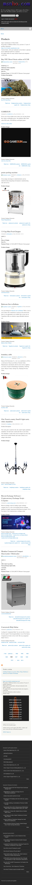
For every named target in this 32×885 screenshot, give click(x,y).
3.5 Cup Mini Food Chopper (11, 231)
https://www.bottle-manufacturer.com (10, 48)
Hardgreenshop (22, 61)
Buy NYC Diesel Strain (5, 100)
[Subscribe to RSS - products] (2, 664)
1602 (17, 653)
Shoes (18, 672)
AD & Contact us (7, 732)
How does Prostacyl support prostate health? (13, 869)
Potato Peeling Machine (6, 219)
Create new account (10, 19)
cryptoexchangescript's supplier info (12, 543)
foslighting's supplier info (25, 487)
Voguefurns (19, 306)
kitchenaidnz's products (15, 295)
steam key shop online (6, 123)
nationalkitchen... (26, 556)
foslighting (9, 424)
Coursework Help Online (9, 627)
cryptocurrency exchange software (20, 535)
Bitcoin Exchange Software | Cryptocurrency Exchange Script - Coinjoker (13, 498)
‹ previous (10, 653)
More (28, 779)
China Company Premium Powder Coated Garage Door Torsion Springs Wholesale (15, 824)
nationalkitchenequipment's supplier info (21, 618)
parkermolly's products (13, 645)
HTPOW (5, 756)
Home (2, 34)
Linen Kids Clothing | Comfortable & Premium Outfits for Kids (15, 803)
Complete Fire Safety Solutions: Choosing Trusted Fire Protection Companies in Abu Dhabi (16, 844)
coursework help (21, 642)
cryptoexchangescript (11, 503)
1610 (12, 660)
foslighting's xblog (26, 489)
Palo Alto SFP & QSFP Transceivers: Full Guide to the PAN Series (15, 862)
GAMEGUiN (5, 111)
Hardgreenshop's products (16, 103)
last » (22, 660)
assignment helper (13, 642)
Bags (21, 672)
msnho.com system (11, 880)
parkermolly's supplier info (24, 645)
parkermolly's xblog (26, 647)
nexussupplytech (7, 759)
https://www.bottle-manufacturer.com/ (11, 681)
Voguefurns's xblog (26, 347)
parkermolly (9, 629)
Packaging (15, 673)
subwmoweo (20, 357)
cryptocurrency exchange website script (9, 538)
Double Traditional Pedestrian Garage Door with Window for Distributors (14, 820)
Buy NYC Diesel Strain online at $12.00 (15, 59)
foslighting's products (14, 487)
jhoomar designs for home (10, 484)
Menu (2, 28)
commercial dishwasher (6, 613)
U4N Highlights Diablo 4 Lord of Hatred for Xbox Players (14, 836)
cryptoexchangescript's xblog (26, 543)
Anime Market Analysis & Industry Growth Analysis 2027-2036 (15, 840)
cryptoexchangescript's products (23, 541)
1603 (22, 653)
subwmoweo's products (15, 410)
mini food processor (5, 292)
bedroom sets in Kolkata (17, 310)
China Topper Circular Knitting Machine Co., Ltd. (14, 767)
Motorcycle (5, 673)
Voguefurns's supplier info (24, 346)
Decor (2, 484)
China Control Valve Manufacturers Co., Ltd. (13, 770)
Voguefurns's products (13, 346)
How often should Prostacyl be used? (12, 848)
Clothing (5, 672)
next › (18, 660)
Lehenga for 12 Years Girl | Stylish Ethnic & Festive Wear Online (15, 811)
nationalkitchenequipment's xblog (23, 620)
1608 (21, 657)
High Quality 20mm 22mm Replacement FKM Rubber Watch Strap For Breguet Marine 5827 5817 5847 (15, 807)
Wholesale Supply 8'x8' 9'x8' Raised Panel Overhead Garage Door (15, 788)
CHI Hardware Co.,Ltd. (8, 773)
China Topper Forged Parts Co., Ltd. (11, 776)
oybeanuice (19, 175)
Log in (2, 19)
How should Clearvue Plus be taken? (12, 851)
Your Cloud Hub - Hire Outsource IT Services (13, 866)
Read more (7, 103)
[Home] (16, 4)
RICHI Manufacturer (8, 762)
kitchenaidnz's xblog (26, 297)
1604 (27, 653)
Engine (11, 673)
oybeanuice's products (13, 223)
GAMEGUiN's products (15, 164)
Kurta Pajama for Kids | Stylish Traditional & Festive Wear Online (15, 815)
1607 (16, 657)
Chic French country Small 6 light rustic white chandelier (15, 420)
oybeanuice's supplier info (24, 223)
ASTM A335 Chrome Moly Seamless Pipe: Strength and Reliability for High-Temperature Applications (15, 858)
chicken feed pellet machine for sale (11, 796)
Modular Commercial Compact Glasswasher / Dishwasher (12, 552)
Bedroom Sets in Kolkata (10, 304)
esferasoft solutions (7, 753)
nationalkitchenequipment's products (22, 617)
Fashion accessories (12, 672)
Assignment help (4, 642)
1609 (27, 657)
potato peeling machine (9, 172)
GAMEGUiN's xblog (26, 165)
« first (5, 653)
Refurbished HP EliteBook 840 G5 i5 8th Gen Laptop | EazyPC (15, 799)
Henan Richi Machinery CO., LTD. (11, 750)
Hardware (25, 672)
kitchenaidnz (9, 234)
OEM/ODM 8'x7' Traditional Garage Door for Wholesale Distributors (13, 792)
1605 (6, 657)
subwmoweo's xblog (26, 412)
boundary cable (6, 354)
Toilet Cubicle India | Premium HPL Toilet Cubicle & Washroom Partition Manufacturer (15, 854)
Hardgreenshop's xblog (25, 105)
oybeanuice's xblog (26, 224)
